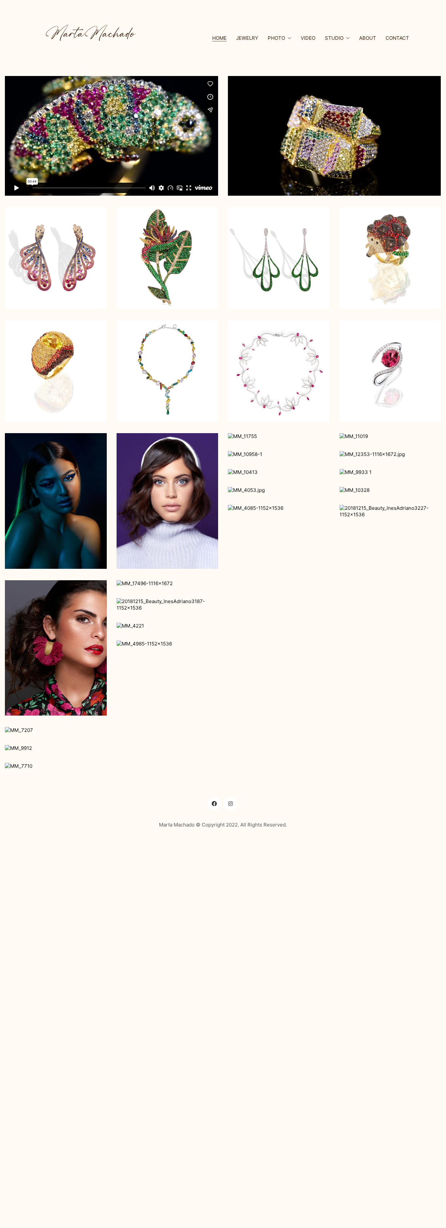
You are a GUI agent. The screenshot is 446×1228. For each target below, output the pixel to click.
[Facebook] (214, 803)
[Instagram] (230, 803)
